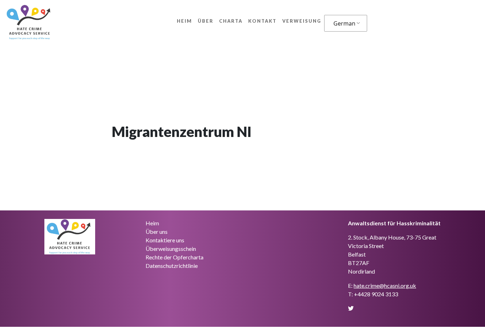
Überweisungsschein (171, 248)
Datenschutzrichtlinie (172, 265)
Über (205, 21)
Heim (184, 21)
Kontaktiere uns (165, 240)
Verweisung (301, 21)
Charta (231, 21)
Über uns (157, 231)
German (344, 23)
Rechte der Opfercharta (174, 257)
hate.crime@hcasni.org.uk (385, 285)
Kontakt (262, 21)
